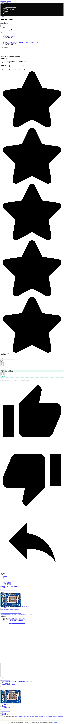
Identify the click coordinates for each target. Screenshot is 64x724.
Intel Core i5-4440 (11, 36)
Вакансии (53, 716)
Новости (5, 576)
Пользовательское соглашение (44, 716)
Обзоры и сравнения (7, 577)
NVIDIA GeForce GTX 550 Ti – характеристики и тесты (22, 620)
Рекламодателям (59, 716)
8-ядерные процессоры (5, 688)
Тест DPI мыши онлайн (19, 621)
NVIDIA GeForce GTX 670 (14, 35)
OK (55, 722)
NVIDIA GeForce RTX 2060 (27, 42)
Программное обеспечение (8, 581)
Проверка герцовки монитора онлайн (17, 618)
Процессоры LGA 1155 (5, 607)
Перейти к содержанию (5, 1)
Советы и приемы (7, 582)
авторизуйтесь (3, 356)
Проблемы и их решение (8, 580)
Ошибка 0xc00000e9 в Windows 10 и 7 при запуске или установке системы (16, 614)
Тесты (4, 12)
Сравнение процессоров (11, 7)
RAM (1, 27)
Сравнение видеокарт (10, 9)
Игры (4, 10)
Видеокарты (5, 8)
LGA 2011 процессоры (5, 591)
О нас (16, 716)
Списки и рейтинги (7, 583)
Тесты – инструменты (7, 584)
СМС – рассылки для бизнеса (6, 677)
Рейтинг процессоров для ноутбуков (8, 610)
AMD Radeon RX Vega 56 (39, 42)
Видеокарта (3, 24)
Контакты (21, 716)
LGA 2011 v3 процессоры (5, 587)
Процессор (2, 22)
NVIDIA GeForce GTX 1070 (15, 42)
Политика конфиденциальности (30, 716)
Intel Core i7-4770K (12, 43)
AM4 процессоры (4, 714)
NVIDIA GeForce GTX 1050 (27, 35)
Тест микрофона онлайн (5, 707)
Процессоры (5, 5)
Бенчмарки (5, 11)
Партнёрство (5, 13)
